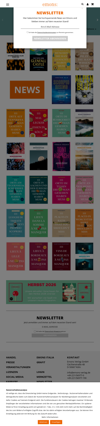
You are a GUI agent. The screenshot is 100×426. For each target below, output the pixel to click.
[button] (82, 4)
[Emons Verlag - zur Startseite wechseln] (50, 4)
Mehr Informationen (50, 417)
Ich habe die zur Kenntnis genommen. (51, 32)
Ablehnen (43, 422)
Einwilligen (56, 422)
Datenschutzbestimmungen (46, 32)
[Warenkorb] (92, 4)
